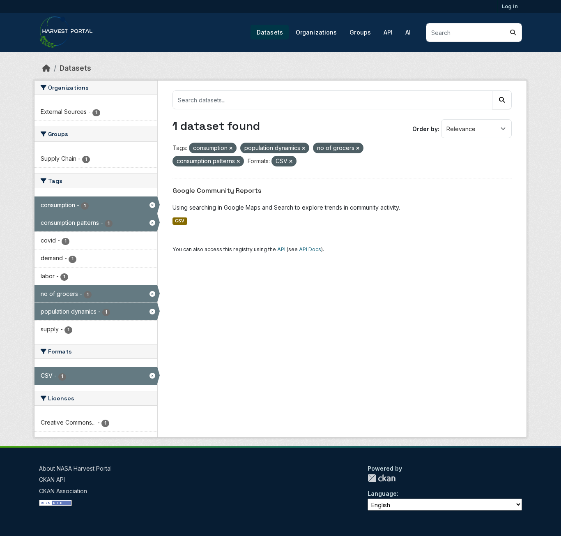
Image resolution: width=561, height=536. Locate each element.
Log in (510, 6)
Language (382, 493)
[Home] (46, 68)
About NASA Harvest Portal (75, 468)
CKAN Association (63, 490)
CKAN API (52, 479)
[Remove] (230, 148)
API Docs (310, 249)
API (388, 32)
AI (408, 32)
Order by (425, 128)
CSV (179, 221)
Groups (360, 32)
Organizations (316, 32)
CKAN (381, 478)
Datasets (270, 32)
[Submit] (513, 32)
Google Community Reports (217, 190)
